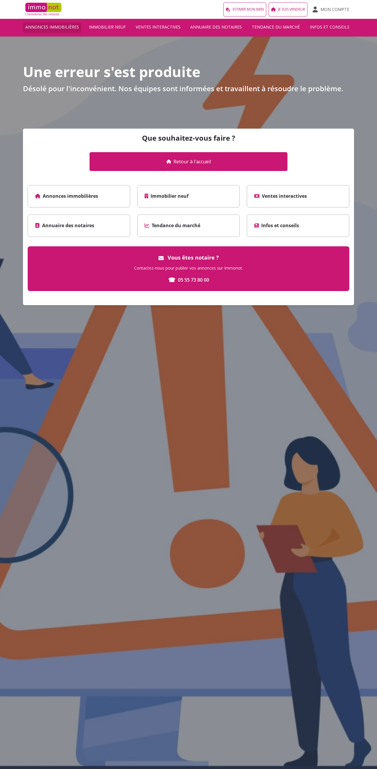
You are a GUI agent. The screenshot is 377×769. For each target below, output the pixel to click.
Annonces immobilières (52, 27)
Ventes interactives (158, 27)
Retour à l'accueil (192, 161)
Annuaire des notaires (216, 27)
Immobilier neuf (107, 27)
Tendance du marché (276, 27)
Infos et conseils (329, 27)
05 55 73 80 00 (188, 280)
